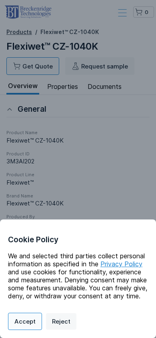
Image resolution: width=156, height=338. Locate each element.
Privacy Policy (121, 264)
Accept (25, 321)
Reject (61, 321)
